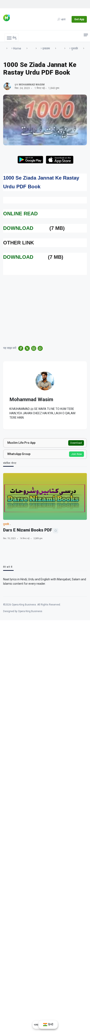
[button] (11, 37)
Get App (79, 19)
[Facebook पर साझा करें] (20, 348)
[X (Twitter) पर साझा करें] (27, 348)
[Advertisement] (45, 307)
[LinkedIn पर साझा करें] (33, 348)
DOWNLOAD (18, 228)
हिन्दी (50, 1024)
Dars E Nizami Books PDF (27, 530)
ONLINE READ (20, 213)
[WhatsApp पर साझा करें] (40, 348)
